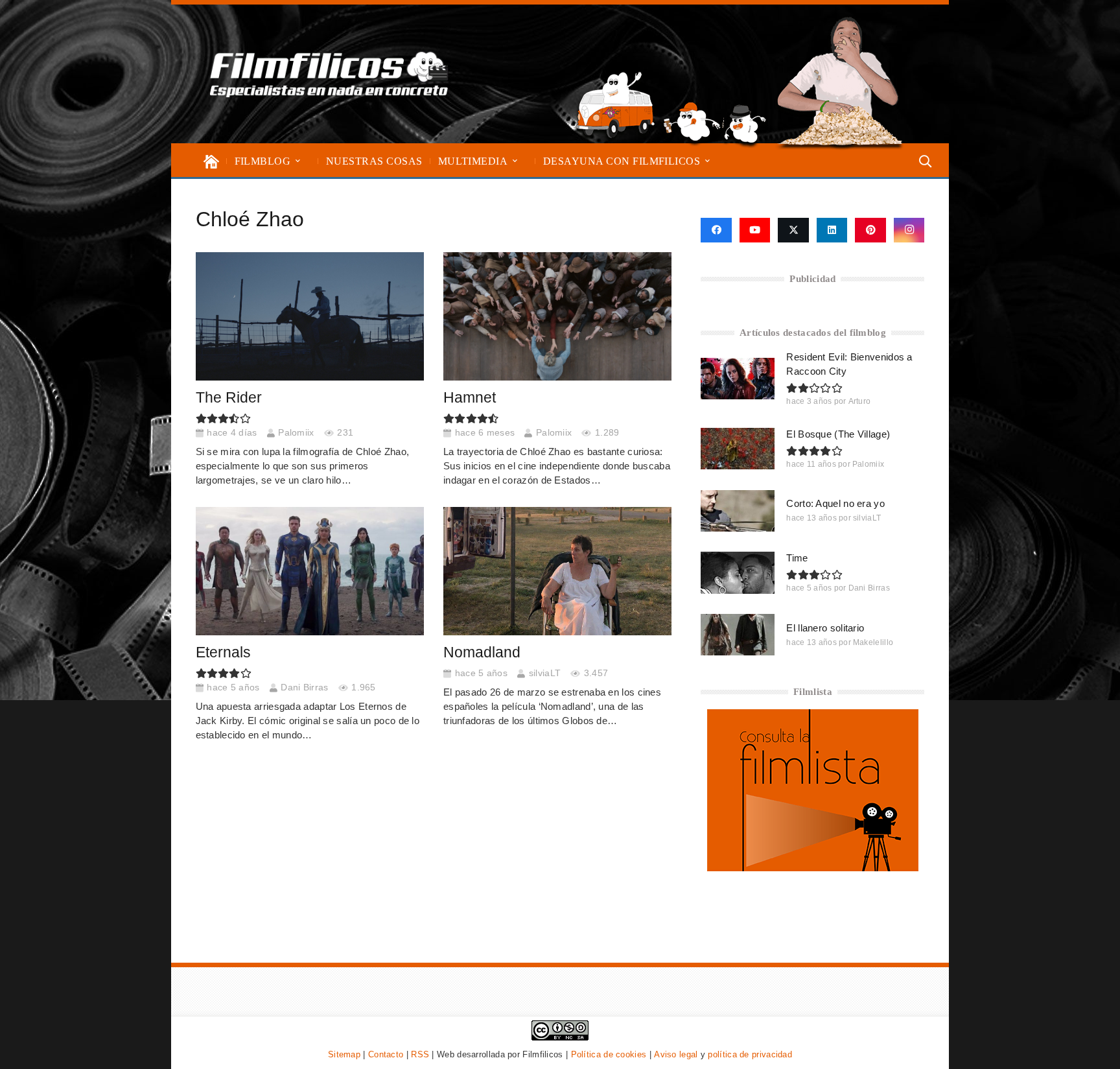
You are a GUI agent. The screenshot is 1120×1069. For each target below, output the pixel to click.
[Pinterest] (870, 230)
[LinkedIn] (832, 230)
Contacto (385, 1054)
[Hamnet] (557, 316)
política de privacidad (750, 1054)
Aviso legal (675, 1054)
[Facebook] (716, 230)
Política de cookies (609, 1054)
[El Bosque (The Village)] (738, 448)
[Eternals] (310, 571)
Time (797, 557)
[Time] (738, 572)
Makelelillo (873, 642)
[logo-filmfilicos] (329, 74)
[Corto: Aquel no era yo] (738, 511)
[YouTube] (755, 230)
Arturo (859, 401)
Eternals (223, 652)
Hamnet (469, 398)
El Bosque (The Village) (838, 434)
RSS (420, 1054)
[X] (793, 230)
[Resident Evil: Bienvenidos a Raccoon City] (738, 378)
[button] (298, 161)
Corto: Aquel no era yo (835, 503)
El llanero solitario (825, 627)
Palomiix (296, 433)
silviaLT (545, 673)
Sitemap (344, 1054)
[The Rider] (310, 316)
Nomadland (481, 652)
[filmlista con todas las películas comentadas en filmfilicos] (812, 867)
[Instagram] (909, 230)
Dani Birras (304, 687)
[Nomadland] (557, 571)
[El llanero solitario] (738, 634)
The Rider (229, 398)
